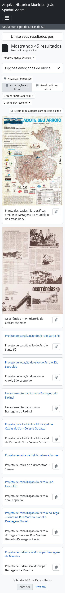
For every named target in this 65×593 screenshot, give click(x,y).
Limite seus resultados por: (32, 36)
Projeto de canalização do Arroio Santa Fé (32, 336)
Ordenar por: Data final (17, 95)
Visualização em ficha (18, 87)
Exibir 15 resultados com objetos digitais (37, 110)
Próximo (40, 587)
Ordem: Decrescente (16, 102)
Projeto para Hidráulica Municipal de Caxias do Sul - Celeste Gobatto (29, 426)
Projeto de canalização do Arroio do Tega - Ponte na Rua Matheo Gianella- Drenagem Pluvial (32, 517)
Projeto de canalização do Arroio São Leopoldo (29, 484)
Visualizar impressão (19, 78)
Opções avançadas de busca (27, 68)
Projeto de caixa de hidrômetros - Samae (31, 455)
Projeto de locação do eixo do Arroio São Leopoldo (31, 365)
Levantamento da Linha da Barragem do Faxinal (31, 395)
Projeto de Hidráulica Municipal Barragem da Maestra (32, 554)
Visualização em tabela (48, 87)
